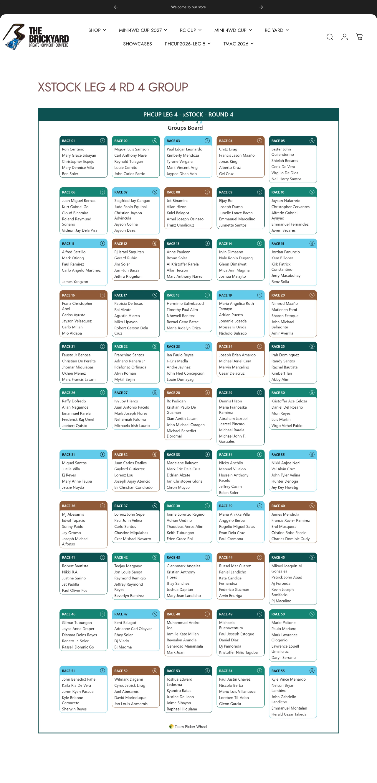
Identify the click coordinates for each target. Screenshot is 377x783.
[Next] (260, 7)
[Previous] (116, 7)
